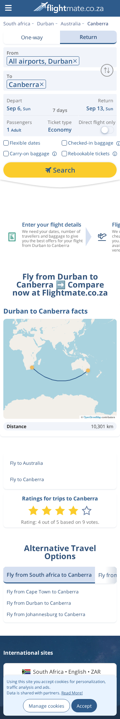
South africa (16, 23)
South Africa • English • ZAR (67, 671)
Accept (84, 706)
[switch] (107, 70)
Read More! (72, 693)
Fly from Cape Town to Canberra (43, 591)
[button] (8, 8)
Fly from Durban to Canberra (39, 603)
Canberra (97, 23)
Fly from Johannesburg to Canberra (46, 614)
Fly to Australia (26, 463)
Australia (71, 23)
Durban (45, 23)
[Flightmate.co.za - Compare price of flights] (68, 7)
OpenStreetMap (92, 417)
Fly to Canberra (27, 479)
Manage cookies (46, 706)
